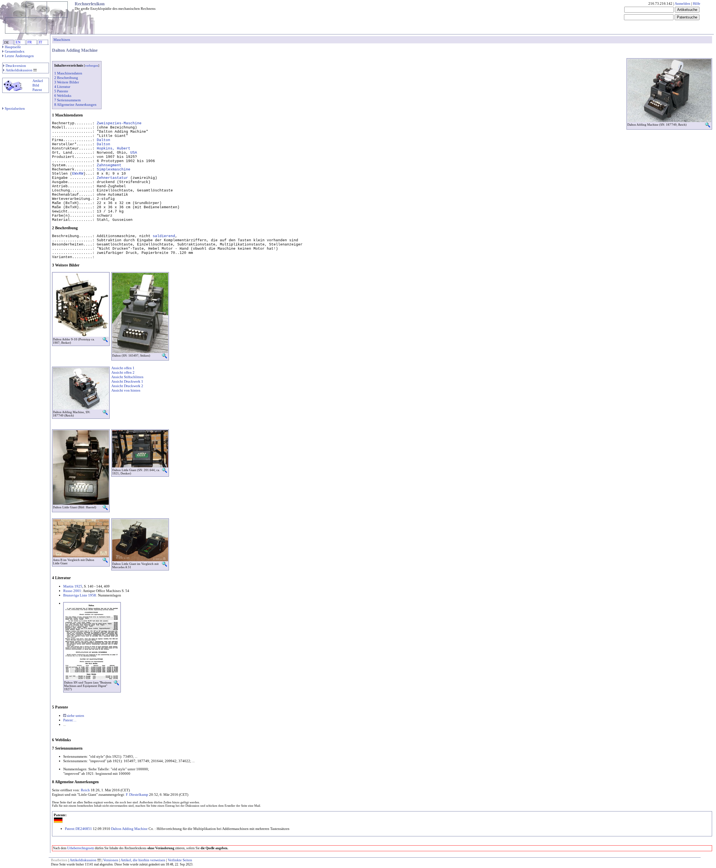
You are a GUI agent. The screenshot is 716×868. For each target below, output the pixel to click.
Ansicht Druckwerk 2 (127, 386)
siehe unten (75, 715)
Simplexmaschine (113, 169)
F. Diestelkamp (137, 794)
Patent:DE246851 (78, 829)
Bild (35, 85)
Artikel (37, 81)
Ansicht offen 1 (123, 368)
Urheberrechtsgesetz (80, 848)
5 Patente (61, 91)
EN (18, 42)
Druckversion (16, 66)
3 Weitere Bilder (66, 82)
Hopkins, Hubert (113, 148)
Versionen (110, 860)
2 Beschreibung (66, 78)
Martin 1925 (72, 586)
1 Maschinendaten (68, 73)
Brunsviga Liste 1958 (79, 595)
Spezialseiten (15, 108)
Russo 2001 (72, 591)
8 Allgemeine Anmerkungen (75, 104)
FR (29, 42)
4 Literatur (62, 87)
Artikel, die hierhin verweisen (143, 860)
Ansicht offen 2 (123, 372)
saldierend (164, 236)
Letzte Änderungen (19, 56)
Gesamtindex (15, 51)
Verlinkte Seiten (180, 860)
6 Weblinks (62, 95)
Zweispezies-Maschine (119, 123)
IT (40, 42)
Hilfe (696, 3)
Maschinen (61, 40)
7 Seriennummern (67, 100)
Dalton (103, 140)
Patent (37, 90)
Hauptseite (13, 47)
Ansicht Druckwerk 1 (127, 381)
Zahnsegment (109, 165)
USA (133, 153)
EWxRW (77, 174)
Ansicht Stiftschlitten (127, 377)
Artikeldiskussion (19, 70)
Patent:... (69, 720)
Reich (85, 790)
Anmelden (682, 3)
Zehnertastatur (112, 178)
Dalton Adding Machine (129, 829)
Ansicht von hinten (125, 390)
